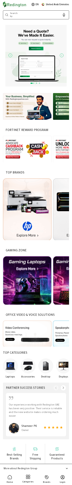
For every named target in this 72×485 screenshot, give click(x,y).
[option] (35, 4)
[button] (55, 4)
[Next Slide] (62, 55)
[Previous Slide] (10, 55)
